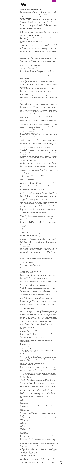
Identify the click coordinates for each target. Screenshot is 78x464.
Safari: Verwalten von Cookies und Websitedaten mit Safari (28, 66)
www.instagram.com (31, 322)
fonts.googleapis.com (26, 97)
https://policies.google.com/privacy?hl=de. (45, 459)
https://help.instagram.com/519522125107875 (36, 211)
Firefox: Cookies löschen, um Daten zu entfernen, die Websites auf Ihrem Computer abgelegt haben (33, 67)
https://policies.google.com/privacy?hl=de (46, 76)
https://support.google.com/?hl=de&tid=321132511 (28, 140)
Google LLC (51, 88)
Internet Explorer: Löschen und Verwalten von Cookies (27, 68)
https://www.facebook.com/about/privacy (34, 213)
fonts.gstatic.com (32, 97)
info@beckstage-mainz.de (33, 462)
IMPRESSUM (48, 462)
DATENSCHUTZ (54, 462)
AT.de (24, 416)
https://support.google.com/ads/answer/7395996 (42, 72)
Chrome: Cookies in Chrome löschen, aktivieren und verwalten (28, 452)
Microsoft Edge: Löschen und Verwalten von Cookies (27, 69)
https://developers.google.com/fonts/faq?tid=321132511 (29, 144)
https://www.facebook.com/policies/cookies (30, 260)
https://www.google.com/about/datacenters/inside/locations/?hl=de (32, 183)
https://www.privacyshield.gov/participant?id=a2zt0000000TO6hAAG (44, 204)
